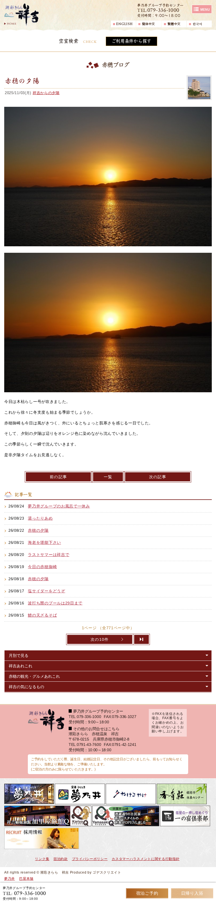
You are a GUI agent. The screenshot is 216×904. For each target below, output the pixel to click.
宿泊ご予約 (147, 893)
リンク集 (42, 859)
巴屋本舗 (26, 879)
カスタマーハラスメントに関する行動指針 (145, 859)
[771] (141, 639)
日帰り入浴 (192, 893)
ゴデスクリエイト (107, 872)
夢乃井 (9, 879)
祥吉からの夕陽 (46, 93)
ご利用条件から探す (131, 41)
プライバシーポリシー (90, 859)
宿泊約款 (60, 859)
